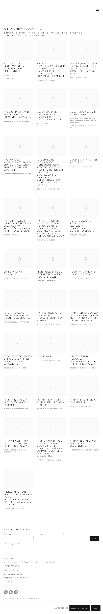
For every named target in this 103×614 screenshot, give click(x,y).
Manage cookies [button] (34, 598)
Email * (66, 534)
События (22, 36)
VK (5, 585)
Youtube (6, 592)
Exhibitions (43, 33)
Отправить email (16, 592)
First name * (9, 534)
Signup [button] (94, 538)
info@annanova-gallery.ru (15, 578)
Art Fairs (55, 33)
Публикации (9, 36)
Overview (8, 33)
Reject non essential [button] (79, 608)
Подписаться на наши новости (11, 592)
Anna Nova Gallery (10, 10)
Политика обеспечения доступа (15, 598)
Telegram (8, 582)
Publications (76, 33)
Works (32, 33)
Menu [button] (97, 10)
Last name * (38, 534)
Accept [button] (96, 608)
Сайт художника (37, 36)
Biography (20, 33)
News (64, 33)
